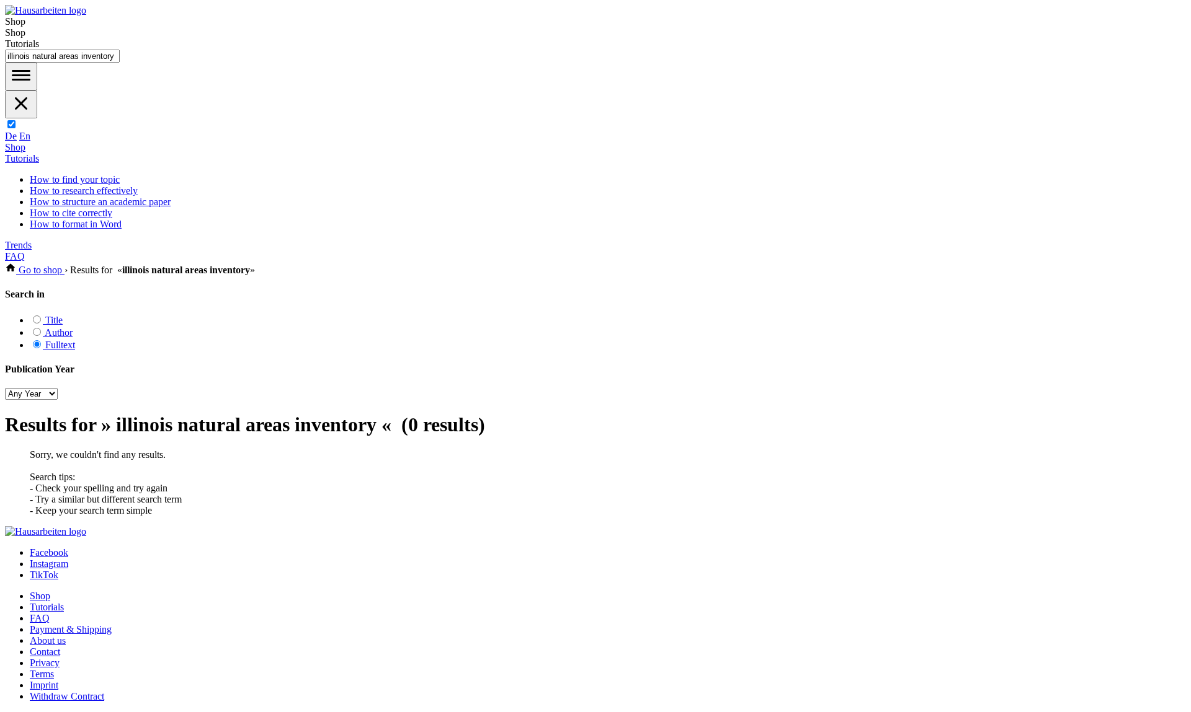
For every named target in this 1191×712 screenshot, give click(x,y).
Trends (18, 245)
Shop (15, 147)
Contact (45, 651)
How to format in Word (76, 224)
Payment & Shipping (71, 629)
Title (53, 320)
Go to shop (40, 270)
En (24, 136)
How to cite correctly (71, 213)
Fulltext (59, 345)
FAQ (15, 256)
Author (58, 332)
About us (48, 640)
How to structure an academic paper (100, 201)
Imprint (44, 685)
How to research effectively (84, 190)
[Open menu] (21, 76)
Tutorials (22, 158)
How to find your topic (75, 179)
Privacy (45, 662)
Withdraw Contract (67, 696)
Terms (42, 674)
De (11, 136)
